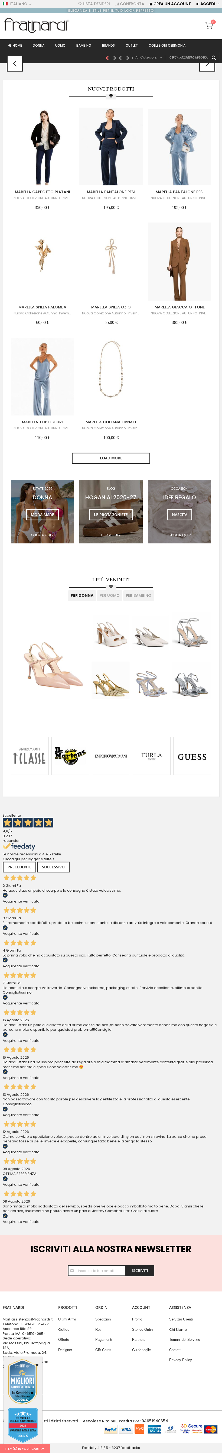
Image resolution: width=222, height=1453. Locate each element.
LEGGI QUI (109, 535)
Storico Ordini (143, 1330)
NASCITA (179, 514)
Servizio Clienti (181, 1319)
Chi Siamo (178, 1329)
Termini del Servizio (184, 1340)
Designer (65, 1350)
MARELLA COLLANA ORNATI (111, 422)
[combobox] (176, 57)
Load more (111, 457)
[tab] (82, 595)
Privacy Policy (180, 1360)
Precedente (19, 866)
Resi (98, 1330)
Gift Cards (103, 1350)
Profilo (137, 1319)
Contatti (175, 1350)
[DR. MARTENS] (70, 756)
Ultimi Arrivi (67, 1319)
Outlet (63, 1329)
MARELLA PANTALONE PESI (111, 192)
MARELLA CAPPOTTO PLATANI (42, 192)
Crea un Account (172, 4)
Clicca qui (41, 535)
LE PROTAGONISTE (111, 514)
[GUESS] (192, 756)
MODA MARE (42, 514)
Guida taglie (141, 1350)
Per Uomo (110, 595)
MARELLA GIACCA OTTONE (180, 307)
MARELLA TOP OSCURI (42, 422)
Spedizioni (103, 1319)
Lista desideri (96, 4)
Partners (138, 1340)
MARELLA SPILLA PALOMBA (42, 307)
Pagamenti (103, 1340)
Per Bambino (138, 595)
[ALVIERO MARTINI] (29, 756)
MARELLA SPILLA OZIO (111, 307)
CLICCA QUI (178, 535)
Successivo (53, 866)
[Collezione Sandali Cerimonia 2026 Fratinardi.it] (111, 12)
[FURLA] (151, 756)
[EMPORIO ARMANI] (111, 756)
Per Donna (82, 595)
